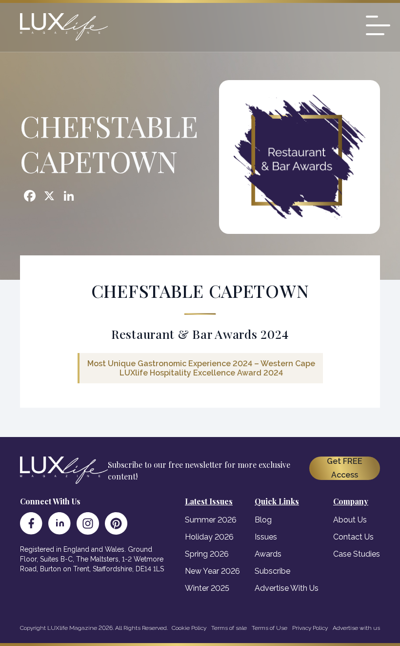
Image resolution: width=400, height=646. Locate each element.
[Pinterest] (116, 523)
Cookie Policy (189, 628)
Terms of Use (269, 628)
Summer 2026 (211, 519)
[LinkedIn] (59, 523)
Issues (266, 537)
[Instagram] (88, 523)
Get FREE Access (344, 468)
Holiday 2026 (209, 537)
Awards (268, 554)
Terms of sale (229, 628)
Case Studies (356, 554)
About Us (350, 519)
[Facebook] (31, 523)
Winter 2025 (207, 588)
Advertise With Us (287, 588)
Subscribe (272, 571)
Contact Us (353, 537)
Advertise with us (356, 628)
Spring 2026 (207, 554)
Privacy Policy (310, 628)
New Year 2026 (212, 571)
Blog (263, 519)
